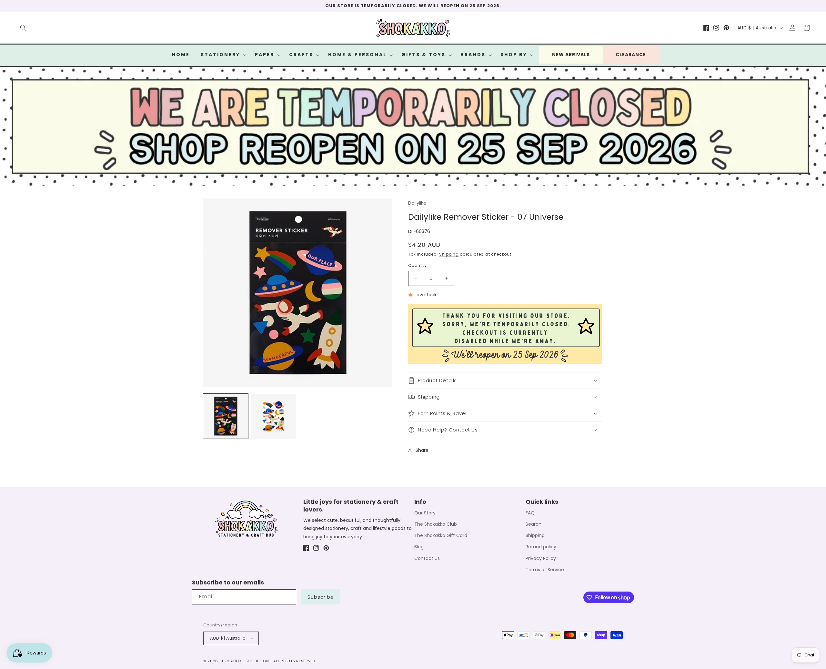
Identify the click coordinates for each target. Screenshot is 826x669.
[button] (23, 28)
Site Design (257, 661)
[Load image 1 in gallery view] (225, 416)
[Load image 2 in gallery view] (273, 416)
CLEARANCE (631, 54)
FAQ (530, 513)
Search (533, 524)
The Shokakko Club (435, 524)
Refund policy (541, 546)
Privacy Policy (541, 558)
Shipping (449, 254)
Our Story (425, 513)
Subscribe (320, 596)
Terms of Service (545, 569)
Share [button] (422, 450)
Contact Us (427, 558)
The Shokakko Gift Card (440, 535)
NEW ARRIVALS (571, 54)
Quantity (417, 265)
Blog (419, 546)
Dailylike (417, 202)
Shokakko (230, 661)
